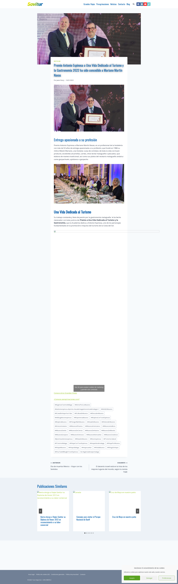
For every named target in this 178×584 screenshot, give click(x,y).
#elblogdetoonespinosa (63, 418)
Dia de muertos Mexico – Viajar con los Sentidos (66, 466)
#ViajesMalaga (74, 447)
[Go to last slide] (40, 511)
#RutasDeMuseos (81, 439)
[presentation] (53, 501)
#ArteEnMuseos (106, 409)
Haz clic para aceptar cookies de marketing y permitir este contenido (89, 388)
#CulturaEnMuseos (81, 413)
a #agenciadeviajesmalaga (89, 452)
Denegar (149, 578)
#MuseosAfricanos (76, 426)
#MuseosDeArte (60, 430)
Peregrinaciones (102, 4)
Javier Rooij (60, 80)
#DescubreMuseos (97, 413)
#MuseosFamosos (77, 435)
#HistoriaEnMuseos (108, 422)
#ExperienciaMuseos (81, 418)
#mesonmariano (61, 426)
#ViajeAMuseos (60, 447)
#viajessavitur (87, 447)
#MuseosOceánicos (111, 435)
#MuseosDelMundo (108, 430)
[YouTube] (145, 4)
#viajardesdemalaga (97, 443)
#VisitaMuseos (99, 447)
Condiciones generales (57, 574)
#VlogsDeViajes (112, 447)
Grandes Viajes (89, 4)
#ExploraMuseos (61, 422)
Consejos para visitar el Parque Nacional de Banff (88, 518)
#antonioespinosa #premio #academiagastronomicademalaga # (76, 409)
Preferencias (166, 578)
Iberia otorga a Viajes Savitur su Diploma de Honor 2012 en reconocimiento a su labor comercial (53, 520)
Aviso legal (31, 574)
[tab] (84, 533)
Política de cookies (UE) (43, 574)
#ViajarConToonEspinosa (78, 443)
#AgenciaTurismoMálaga (63, 405)
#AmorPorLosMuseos (82, 405)
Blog (128, 4)
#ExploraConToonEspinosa (100, 418)
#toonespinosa (95, 439)
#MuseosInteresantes (93, 435)
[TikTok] (148, 4)
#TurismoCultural (110, 439)
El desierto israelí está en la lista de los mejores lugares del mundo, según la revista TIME (109, 467)
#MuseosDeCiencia (75, 430)
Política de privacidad (72, 574)
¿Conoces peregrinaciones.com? (67, 399)
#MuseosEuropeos (61, 435)
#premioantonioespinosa (63, 439)
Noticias (113, 4)
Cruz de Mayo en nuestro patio (124, 516)
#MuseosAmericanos (92, 426)
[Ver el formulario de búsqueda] (133, 4)
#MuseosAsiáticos (109, 426)
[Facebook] (138, 4)
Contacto (121, 4)
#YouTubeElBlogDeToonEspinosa (66, 452)
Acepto (132, 578)
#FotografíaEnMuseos (77, 422)
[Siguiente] (137, 511)
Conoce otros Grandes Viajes (65, 393)
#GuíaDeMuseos (93, 422)
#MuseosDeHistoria (92, 430)
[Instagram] (141, 4)
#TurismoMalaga (61, 443)
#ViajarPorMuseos (113, 443)
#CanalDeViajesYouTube (63, 413)
